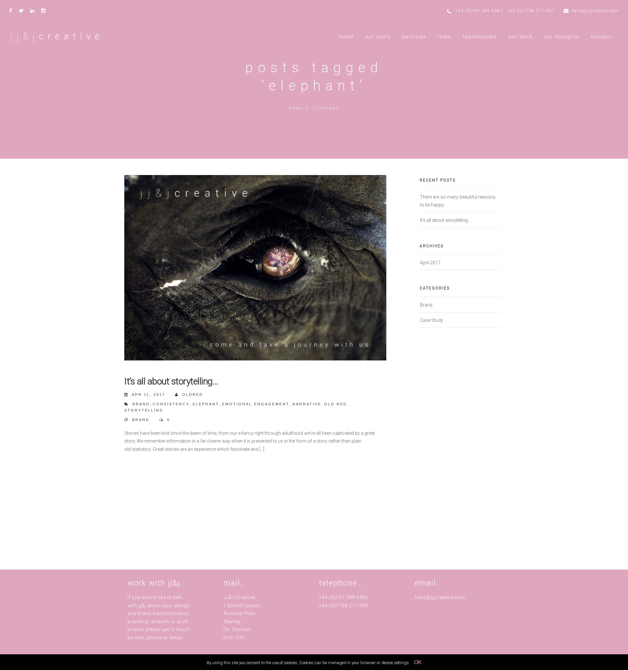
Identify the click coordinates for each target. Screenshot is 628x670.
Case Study (431, 320)
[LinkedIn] (34, 8)
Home (296, 108)
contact (602, 37)
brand (141, 404)
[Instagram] (45, 8)
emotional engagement (255, 404)
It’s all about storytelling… (171, 381)
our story (378, 37)
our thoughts (562, 37)
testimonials (479, 37)
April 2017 (430, 262)
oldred (192, 395)
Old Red (335, 404)
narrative (306, 404)
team (444, 37)
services (414, 37)
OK (418, 662)
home (346, 37)
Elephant (206, 404)
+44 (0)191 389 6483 (479, 11)
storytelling (144, 410)
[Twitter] (23, 8)
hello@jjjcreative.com (595, 11)
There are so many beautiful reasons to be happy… (458, 200)
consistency (171, 404)
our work (520, 37)
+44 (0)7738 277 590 (530, 11)
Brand (140, 420)
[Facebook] (12, 8)
